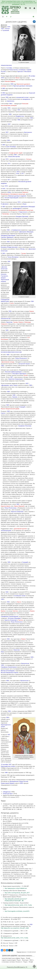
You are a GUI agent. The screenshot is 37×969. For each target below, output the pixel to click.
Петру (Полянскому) (10, 508)
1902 (3, 93)
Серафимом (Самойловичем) (9, 616)
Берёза (3, 611)
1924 (32, 301)
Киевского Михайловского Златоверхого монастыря (14, 193)
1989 (6, 772)
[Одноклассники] (4, 950)
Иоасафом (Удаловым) (19, 373)
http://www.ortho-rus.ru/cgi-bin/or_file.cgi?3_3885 (15, 928)
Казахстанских (13, 69)
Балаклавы (6, 214)
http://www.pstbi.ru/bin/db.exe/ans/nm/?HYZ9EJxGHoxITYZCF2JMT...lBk (16, 900)
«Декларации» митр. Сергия (9, 385)
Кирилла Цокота (5, 506)
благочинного (28, 132)
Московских (27, 71)
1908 (8, 140)
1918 (6, 186)
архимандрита (17, 208)
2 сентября (9, 68)
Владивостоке (20, 116)
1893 (11, 84)
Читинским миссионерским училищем (14, 104)
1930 (6, 592)
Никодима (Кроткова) (22, 216)
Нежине (31, 311)
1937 (2, 28)
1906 (18, 120)
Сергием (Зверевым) (7, 237)
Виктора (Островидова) (8, 670)
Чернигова (9, 322)
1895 (3, 88)
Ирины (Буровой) (19, 506)
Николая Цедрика (10, 81)
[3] (23, 301)
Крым (24, 204)
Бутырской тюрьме (24, 363)
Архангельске (25, 663)
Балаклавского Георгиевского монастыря (21, 210)
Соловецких (22, 69)
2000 (21, 783)
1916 (17, 173)
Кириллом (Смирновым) (15, 379)
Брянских (20, 71)
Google (28, 958)
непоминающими (6, 530)
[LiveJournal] (12, 950)
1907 (9, 124)
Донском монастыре (4, 268)
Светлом (15, 611)
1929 (8, 411)
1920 (3, 206)
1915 (17, 171)
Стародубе (22, 407)
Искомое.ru (19, 962)
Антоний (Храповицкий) (11, 197)
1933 (2, 599)
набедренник (7, 792)
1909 (3, 145)
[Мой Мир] (7, 950)
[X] (9, 950)
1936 (7, 680)
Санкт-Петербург (11, 146)
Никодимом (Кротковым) (8, 235)
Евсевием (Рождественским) (9, 247)
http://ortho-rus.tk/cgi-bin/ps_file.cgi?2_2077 (17, 893)
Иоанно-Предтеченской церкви (10, 408)
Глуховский (5, 30)
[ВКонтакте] (2, 950)
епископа (3, 274)
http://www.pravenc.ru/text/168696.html (16, 888)
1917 (22, 173)
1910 (6, 159)
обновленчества (5, 318)
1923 (8, 241)
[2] (8, 227)
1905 (10, 114)
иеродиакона (26, 99)
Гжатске (20, 620)
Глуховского (4, 276)
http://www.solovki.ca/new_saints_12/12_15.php (18, 905)
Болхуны (29, 159)
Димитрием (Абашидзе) (28, 206)
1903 (8, 108)
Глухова (23, 253)
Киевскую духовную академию (17, 196)
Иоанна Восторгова (14, 156)
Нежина (20, 322)
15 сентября (4, 764)
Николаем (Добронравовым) (13, 372)
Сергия (3, 413)
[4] (11, 389)
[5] (29, 422)
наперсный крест (8, 793)
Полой (25, 375)
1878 (8, 27)
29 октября (32, 76)
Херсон (19, 602)
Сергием (14, 397)
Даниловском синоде (8, 362)
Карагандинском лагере (8, 766)
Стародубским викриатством (5, 300)
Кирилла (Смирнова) (17, 511)
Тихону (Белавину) (12, 257)
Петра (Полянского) (21, 358)
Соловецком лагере (20, 595)
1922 (8, 230)
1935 (31, 657)
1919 (18, 202)
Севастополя (23, 212)
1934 (8, 602)
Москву (22, 249)
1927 (11, 377)
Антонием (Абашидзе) (14, 618)
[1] (8, 78)
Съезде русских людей (15, 153)
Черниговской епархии (5, 280)
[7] (27, 589)
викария (3, 278)
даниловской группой (20, 528)
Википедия (25, 960)
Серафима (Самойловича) (9, 667)
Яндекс (23, 958)
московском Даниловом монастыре (11, 352)
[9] (13, 636)
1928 (30, 385)
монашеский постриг (22, 97)
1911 (9, 163)
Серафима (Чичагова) (24, 426)
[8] (10, 629)
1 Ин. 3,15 (22, 4)
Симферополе (16, 230)
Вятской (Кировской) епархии (9, 672)
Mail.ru (31, 960)
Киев (9, 192)
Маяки (17, 78)
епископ (7, 28)
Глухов (12, 303)
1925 (6, 330)
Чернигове (17, 650)
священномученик (6, 65)
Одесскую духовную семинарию (22, 86)
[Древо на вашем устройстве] (34, 967)
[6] (9, 430)
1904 (18, 110)
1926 (2, 365)
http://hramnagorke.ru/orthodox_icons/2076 (17, 911)
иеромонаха (10, 101)
